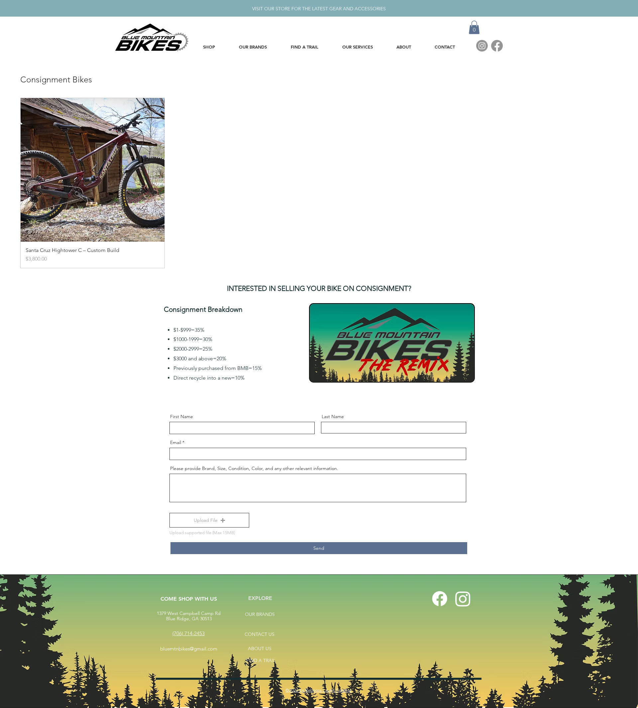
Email (175, 442)
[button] (474, 27)
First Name (181, 416)
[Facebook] (497, 46)
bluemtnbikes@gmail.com (188, 649)
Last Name (333, 416)
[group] (319, 183)
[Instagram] (482, 46)
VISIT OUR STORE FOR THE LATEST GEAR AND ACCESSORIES (319, 9)
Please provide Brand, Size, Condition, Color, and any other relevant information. (254, 468)
